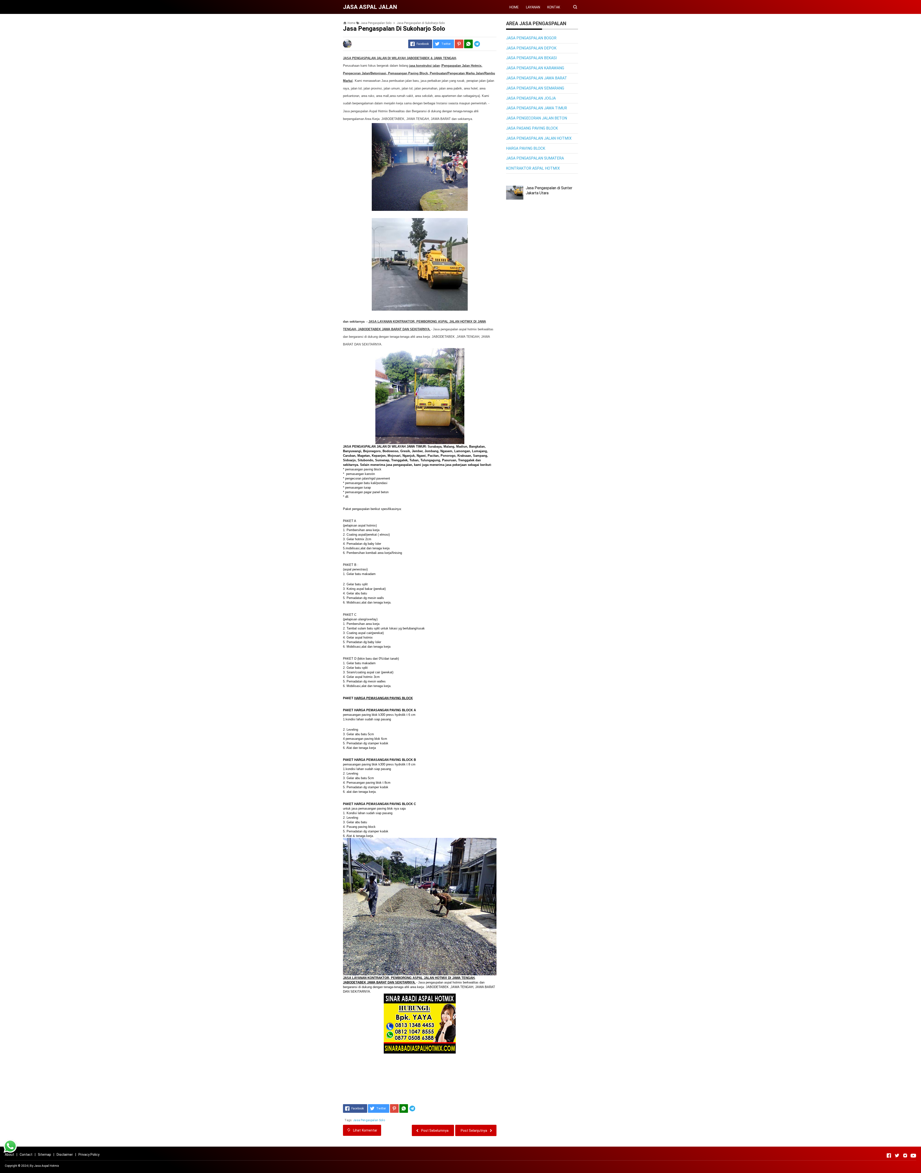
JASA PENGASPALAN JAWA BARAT (536, 78)
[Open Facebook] (889, 1155)
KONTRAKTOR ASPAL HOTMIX (533, 168)
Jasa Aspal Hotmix (46, 1165)
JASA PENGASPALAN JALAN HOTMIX (539, 138)
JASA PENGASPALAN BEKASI (531, 58)
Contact (26, 1154)
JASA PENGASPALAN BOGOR (531, 38)
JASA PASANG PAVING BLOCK (532, 128)
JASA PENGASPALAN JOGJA (531, 98)
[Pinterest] (459, 44)
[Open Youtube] (913, 1155)
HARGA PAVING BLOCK (525, 148)
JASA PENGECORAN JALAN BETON (536, 118)
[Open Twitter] (897, 1155)
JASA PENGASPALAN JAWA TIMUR (536, 108)
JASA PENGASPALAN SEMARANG (535, 88)
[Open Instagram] (905, 1155)
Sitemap (44, 1154)
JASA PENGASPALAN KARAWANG (535, 68)
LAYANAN (533, 7)
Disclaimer (65, 1154)
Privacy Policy (89, 1154)
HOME (514, 7)
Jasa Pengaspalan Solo (369, 1120)
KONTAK (553, 7)
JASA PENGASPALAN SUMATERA (535, 158)
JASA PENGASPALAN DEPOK (531, 48)
